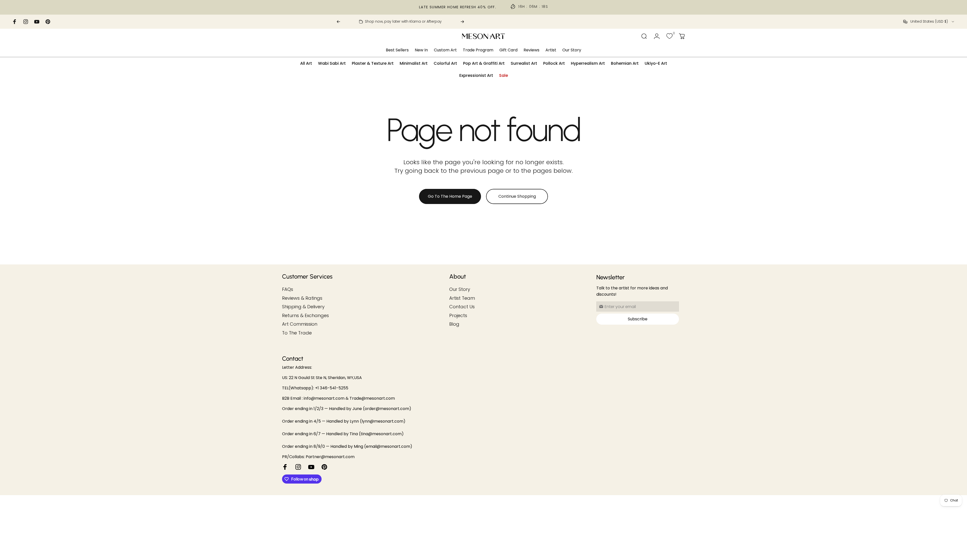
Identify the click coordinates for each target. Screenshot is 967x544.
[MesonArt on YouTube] (311, 467)
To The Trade (297, 333)
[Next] (462, 22)
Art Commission (299, 324)
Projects (458, 316)
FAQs (287, 289)
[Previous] (338, 22)
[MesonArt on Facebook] (285, 467)
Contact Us (462, 307)
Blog (454, 324)
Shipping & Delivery (303, 307)
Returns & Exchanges (305, 316)
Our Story (459, 289)
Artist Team (462, 298)
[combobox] (929, 22)
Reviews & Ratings (302, 298)
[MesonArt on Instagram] (298, 467)
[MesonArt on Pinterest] (324, 467)
